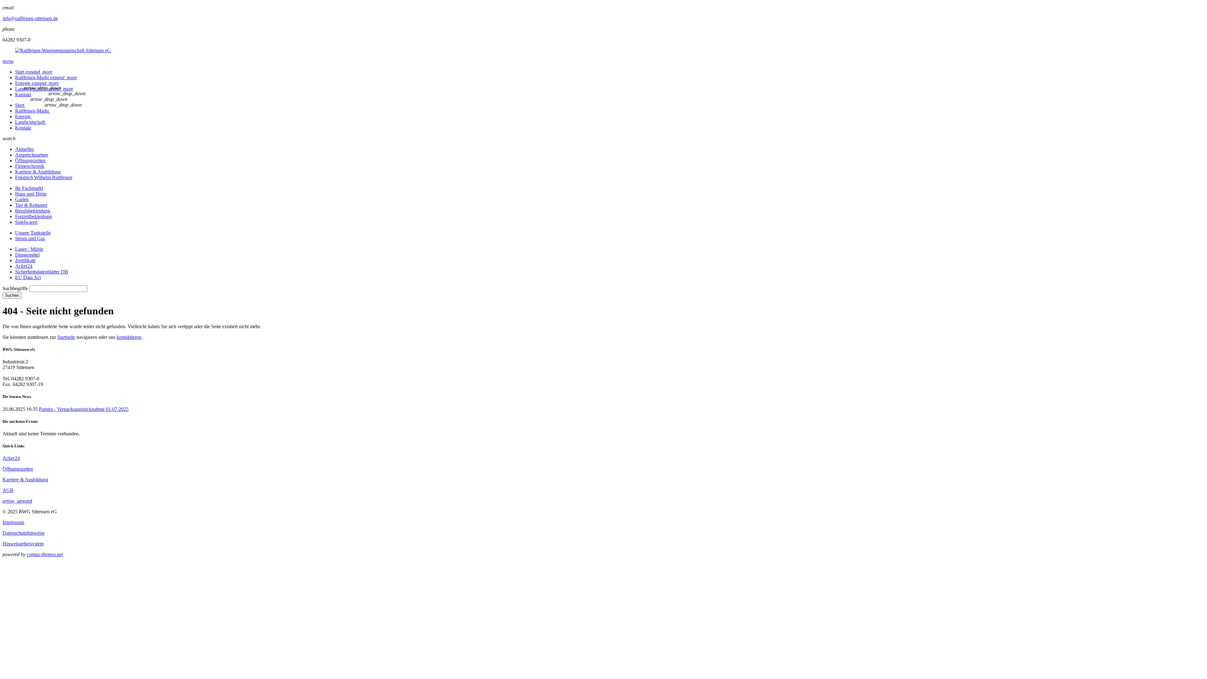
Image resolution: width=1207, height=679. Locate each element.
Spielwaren (26, 222)
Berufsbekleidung (32, 210)
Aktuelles (24, 149)
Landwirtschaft (30, 122)
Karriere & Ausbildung (38, 171)
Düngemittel (27, 254)
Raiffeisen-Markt (46, 77)
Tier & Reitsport (31, 205)
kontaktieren (129, 337)
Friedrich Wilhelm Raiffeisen (43, 177)
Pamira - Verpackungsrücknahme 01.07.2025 (84, 409)
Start (33, 72)
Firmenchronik (29, 166)
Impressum (13, 522)
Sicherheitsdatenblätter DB (41, 271)
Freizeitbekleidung (33, 216)
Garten (22, 199)
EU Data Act (28, 277)
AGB (8, 490)
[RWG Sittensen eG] (603, 50)
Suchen (12, 295)
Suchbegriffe (15, 288)
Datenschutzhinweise (24, 533)
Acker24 (23, 266)
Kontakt (23, 94)
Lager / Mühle (29, 249)
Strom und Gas (30, 238)
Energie (37, 83)
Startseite (66, 337)
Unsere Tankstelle (33, 232)
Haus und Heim (31, 193)
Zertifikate (25, 260)
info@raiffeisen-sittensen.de (30, 18)
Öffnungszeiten (30, 160)
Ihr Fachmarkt (29, 188)
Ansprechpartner (31, 154)
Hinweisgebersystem (23, 543)
